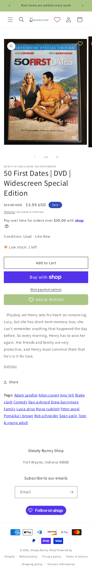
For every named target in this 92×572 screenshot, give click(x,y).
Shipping (9, 212)
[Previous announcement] (9, 5)
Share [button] (13, 382)
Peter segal (70, 408)
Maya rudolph (48, 408)
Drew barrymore (64, 402)
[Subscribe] (71, 492)
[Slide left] (34, 157)
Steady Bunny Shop (43, 550)
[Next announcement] (82, 5)
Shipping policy (32, 564)
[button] (10, 19)
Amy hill (67, 395)
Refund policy (28, 556)
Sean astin (68, 415)
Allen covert (49, 395)
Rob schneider (46, 415)
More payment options (46, 289)
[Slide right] (57, 157)
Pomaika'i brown (18, 415)
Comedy (21, 402)
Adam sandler (26, 395)
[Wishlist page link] (57, 20)
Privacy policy (51, 556)
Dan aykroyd (39, 402)
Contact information (61, 564)
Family (10, 408)
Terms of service (76, 556)
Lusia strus (25, 408)
